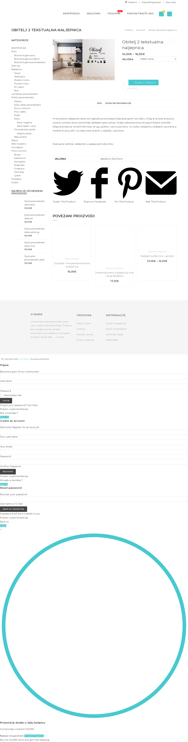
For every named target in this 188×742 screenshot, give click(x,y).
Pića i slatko (20, 112)
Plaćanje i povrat (85, 334)
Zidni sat (15, 66)
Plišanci (18, 101)
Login (6, 401)
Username (6, 381)
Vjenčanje (19, 172)
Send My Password (13, 509)
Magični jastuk (24, 133)
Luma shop (23, 359)
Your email (6, 446)
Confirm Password (10, 466)
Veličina (127, 59)
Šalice (17, 119)
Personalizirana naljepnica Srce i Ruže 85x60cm (115, 274)
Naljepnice (69, 259)
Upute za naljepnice (116, 323)
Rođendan (19, 165)
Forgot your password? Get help (19, 405)
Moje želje (171, 2)
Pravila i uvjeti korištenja (14, 409)
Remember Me (12, 395)
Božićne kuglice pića (24, 55)
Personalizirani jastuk (24, 129)
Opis (99, 103)
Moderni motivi (22, 80)
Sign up (4, 417)
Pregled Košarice (34, 736)
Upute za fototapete (116, 329)
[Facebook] (136, 316)
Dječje (76, 259)
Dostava (81, 329)
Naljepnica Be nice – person (157, 256)
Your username (9, 436)
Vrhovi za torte (18, 151)
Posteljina (16, 179)
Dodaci (14, 182)
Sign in (4, 484)
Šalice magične (24, 122)
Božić (14, 51)
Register (8, 472)
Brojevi (17, 154)
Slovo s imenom (22, 108)
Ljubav (17, 175)
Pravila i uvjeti (83, 323)
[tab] (100, 103)
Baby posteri (20, 137)
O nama (60, 337)
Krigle (17, 115)
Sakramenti (20, 158)
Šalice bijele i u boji (26, 126)
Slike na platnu (18, 144)
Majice (14, 140)
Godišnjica (19, 168)
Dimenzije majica (114, 334)
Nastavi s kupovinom (12, 736)
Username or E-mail (11, 504)
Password (5, 391)
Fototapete (17, 147)
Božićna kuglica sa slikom (27, 59)
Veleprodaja (112, 340)
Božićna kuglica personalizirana (29, 62)
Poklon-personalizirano (22, 97)
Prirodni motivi (21, 83)
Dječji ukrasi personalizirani (27, 105)
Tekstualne (109, 268)
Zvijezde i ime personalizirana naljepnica (72, 265)
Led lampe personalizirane (24, 94)
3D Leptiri (19, 87)
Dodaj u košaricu (145, 82)
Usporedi (132, 88)
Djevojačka (19, 161)
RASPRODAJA (18, 48)
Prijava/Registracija (151, 2)
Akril (16, 90)
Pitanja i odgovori (85, 340)
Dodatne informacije (118, 103)
